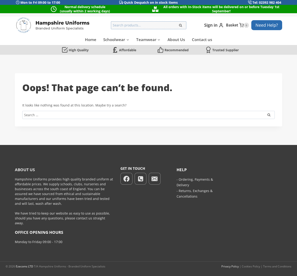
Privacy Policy (230, 266)
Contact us (202, 39)
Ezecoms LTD (24, 266)
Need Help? (266, 25)
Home (90, 39)
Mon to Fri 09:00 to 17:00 (40, 2)
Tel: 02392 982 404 (266, 2)
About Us (176, 39)
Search (182, 26)
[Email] (155, 179)
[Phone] (141, 179)
